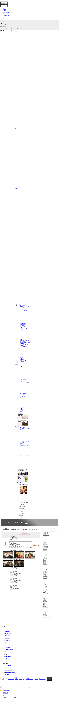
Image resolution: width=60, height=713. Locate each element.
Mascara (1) (44, 590)
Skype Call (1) (45, 605)
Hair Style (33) (45, 575)
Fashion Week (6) (45, 567)
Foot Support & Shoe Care (24, 441)
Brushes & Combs (23, 380)
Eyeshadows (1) (45, 558)
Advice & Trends (18, 482)
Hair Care (17, 364)
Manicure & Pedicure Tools (25, 342)
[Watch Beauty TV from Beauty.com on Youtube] (34, 679)
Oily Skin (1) (45, 598)
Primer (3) (44, 600)
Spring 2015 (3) (45, 609)
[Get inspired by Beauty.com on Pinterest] (27, 680)
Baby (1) (44, 534)
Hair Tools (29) (45, 577)
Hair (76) (44, 571)
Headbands (22, 395)
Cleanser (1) (45, 544)
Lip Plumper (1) (45, 587)
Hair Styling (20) (45, 576)
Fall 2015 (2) (45, 566)
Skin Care (17, 128)
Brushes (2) (44, 541)
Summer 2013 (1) (45, 610)
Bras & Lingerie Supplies (24, 445)
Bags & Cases (22, 427)
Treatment (21, 367)
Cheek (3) (44, 542)
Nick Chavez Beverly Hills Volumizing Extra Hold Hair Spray (19, 530)
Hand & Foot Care (23, 339)
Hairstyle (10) (45, 579)
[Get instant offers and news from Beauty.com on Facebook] (7, 679)
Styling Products (23, 368)
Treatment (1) (45, 614)
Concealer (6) (45, 548)
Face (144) (44, 560)
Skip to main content (4, 0)
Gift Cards (21, 430)
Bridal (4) (44, 539)
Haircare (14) (45, 578)
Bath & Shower (22, 305)
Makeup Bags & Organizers (25, 428)
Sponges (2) (45, 606)
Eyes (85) (44, 555)
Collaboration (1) (45, 546)
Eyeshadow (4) (45, 557)
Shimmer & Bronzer (23, 346)
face (43, 559)
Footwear (21, 443)
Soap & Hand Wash (23, 310)
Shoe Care (21, 444)
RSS (3, 695)
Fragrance (17, 253)
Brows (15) (44, 540)
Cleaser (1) (44, 545)
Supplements (22, 325)
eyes (43, 556)
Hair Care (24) (45, 572)
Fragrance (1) (45, 569)
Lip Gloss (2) (45, 586)
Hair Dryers (22, 381)
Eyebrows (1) (45, 554)
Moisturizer (22, 359)
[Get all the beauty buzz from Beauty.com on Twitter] (17, 680)
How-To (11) (45, 583)
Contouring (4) (45, 550)
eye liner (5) (45, 552)
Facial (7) (44, 563)
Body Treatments (23, 324)
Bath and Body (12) (46, 535)
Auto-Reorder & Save (7, 12)
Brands (16, 31)
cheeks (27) (44, 543)
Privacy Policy (5, 693)
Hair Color (22, 370)
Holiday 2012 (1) (45, 581)
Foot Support (22, 442)
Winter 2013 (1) (45, 615)
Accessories (17, 426)
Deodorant (21, 327)
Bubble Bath (22, 308)
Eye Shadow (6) (45, 553)
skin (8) (44, 602)
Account (4, 10)
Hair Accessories (23, 393)
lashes (44, 585)
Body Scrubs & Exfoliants (24, 306)
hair (43, 570)
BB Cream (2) (45, 536)
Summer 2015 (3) (45, 611)
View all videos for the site (48, 617)
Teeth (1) (44, 612)
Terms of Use (5, 692)
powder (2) (44, 599)
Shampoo (21, 365)
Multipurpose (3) (45, 593)
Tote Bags (21, 429)
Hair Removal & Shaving (24, 328)
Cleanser (21, 357)
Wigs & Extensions (23, 397)
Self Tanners (22, 345)
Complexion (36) (45, 547)
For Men (21, 356)
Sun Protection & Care (24, 344)
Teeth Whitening (23, 329)
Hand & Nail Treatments (24, 340)
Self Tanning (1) (45, 601)
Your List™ (5, 11)
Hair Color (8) (45, 573)
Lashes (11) (44, 584)
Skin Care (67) (45, 603)
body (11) (44, 538)
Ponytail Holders (23, 396)
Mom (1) (44, 592)
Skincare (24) (45, 604)
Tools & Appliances (23, 379)
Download (33, 533)
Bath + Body (17, 304)
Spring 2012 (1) (45, 607)
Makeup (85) (45, 589)
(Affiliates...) (25, 533)
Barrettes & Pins (23, 394)
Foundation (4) (45, 568)
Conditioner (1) (45, 549)
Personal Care (22, 326)
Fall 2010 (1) (45, 564)
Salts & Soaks (22, 309)
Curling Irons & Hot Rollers (25, 382)
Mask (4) (44, 591)
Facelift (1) (44, 562)
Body (21, 322)
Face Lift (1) (45, 561)
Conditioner (22, 366)
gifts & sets (22, 361)
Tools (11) (44, 613)
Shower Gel (22, 307)
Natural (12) (45, 595)
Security (4, 694)
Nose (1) (44, 597)
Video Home (4, 528)
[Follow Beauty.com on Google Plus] (39, 679)
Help (4, 13)
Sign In (4, 9)
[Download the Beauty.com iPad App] (49, 681)
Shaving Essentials (23, 360)
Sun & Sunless (22, 343)
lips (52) (44, 588)
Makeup (16, 188)
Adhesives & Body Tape (24, 455)
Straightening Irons (23, 383)
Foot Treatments (22, 341)
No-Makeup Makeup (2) (46, 596)
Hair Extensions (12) (46, 574)
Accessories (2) (45, 532)
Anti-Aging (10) (45, 533)
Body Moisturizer (23, 323)
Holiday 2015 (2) (45, 582)
